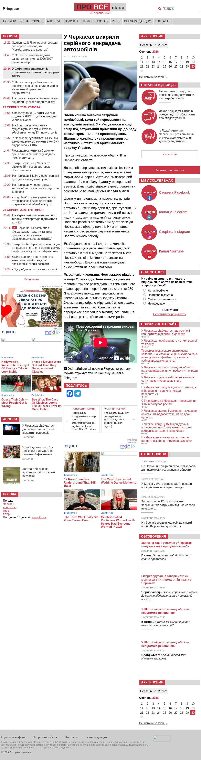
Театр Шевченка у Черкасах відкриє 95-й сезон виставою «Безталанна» (31, 166)
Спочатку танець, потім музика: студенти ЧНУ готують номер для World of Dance (34, 116)
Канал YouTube (171, 251)
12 (147, 62)
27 (175, 66)
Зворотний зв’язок (45, 737)
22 (147, 66)
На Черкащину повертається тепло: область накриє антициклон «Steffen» (35, 188)
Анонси (53, 21)
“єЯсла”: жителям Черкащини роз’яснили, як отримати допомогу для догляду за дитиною (176, 136)
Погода (9, 494)
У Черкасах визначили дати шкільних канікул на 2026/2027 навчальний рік (32, 58)
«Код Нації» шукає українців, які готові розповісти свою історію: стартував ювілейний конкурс (34, 201)
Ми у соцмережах (157, 180)
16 (170, 62)
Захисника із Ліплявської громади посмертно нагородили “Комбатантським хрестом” (35, 46)
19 (187, 62)
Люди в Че (71, 21)
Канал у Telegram (173, 212)
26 (170, 66)
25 (164, 66)
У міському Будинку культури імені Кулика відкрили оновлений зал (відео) (116, 419)
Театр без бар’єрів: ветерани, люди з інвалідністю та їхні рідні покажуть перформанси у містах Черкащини (36, 247)
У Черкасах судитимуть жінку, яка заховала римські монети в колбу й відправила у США (35, 141)
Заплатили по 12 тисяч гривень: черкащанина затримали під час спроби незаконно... (168, 505)
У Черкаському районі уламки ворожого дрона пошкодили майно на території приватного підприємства (35, 87)
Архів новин (152, 36)
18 (181, 62)
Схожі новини (153, 454)
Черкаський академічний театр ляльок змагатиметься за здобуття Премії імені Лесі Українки (84, 421)
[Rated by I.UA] (162, 740)
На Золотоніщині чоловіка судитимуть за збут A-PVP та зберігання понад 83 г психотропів (34, 129)
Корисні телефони (13, 737)
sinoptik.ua (39, 517)
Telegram (70, 378)
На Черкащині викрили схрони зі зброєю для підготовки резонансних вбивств (168, 467)
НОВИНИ (10, 36)
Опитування (152, 272)
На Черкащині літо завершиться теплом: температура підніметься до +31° (34, 219)
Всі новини (31, 279)
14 (158, 62)
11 (141, 62)
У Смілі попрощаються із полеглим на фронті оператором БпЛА (35, 72)
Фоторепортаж (95, 21)
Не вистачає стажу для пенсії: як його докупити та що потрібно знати (177, 95)
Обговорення (153, 536)
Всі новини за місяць (153, 77)
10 (193, 57)
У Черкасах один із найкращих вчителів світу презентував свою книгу (168, 379)
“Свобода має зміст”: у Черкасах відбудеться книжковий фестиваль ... (38, 450)
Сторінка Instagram (174, 232)
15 (164, 62)
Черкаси (12, 9)
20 (193, 62)
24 (158, 66)
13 (153, 62)
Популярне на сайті (159, 324)
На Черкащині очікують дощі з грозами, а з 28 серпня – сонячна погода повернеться (168, 391)
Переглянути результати (169, 314)
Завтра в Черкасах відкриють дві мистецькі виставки (38, 472)
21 (141, 66)
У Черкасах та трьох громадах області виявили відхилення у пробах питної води (169, 369)
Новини (9, 21)
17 (175, 62)
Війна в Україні (31, 21)
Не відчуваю (156, 303)
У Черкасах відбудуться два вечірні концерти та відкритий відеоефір (38, 429)
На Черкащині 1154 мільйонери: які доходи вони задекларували (35, 177)
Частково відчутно (160, 294)
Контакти (163, 21)
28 (181, 66)
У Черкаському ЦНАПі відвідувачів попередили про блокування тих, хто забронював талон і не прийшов (166, 427)
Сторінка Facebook (174, 192)
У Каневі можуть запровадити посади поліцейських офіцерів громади (166, 485)
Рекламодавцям (137, 21)
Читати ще (170, 154)
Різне (116, 21)
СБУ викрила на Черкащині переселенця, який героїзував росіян (169, 402)
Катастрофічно (158, 290)
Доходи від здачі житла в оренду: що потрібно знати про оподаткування (177, 114)
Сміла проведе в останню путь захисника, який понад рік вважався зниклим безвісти (33, 260)
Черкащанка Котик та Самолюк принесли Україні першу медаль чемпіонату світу (33, 154)
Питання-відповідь (158, 85)
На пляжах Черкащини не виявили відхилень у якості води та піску (35, 100)
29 (187, 66)
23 (153, 66)
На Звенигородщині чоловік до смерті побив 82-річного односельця (166, 524)
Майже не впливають (162, 299)
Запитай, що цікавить (169, 170)
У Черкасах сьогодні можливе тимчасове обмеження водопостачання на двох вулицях (169, 414)
